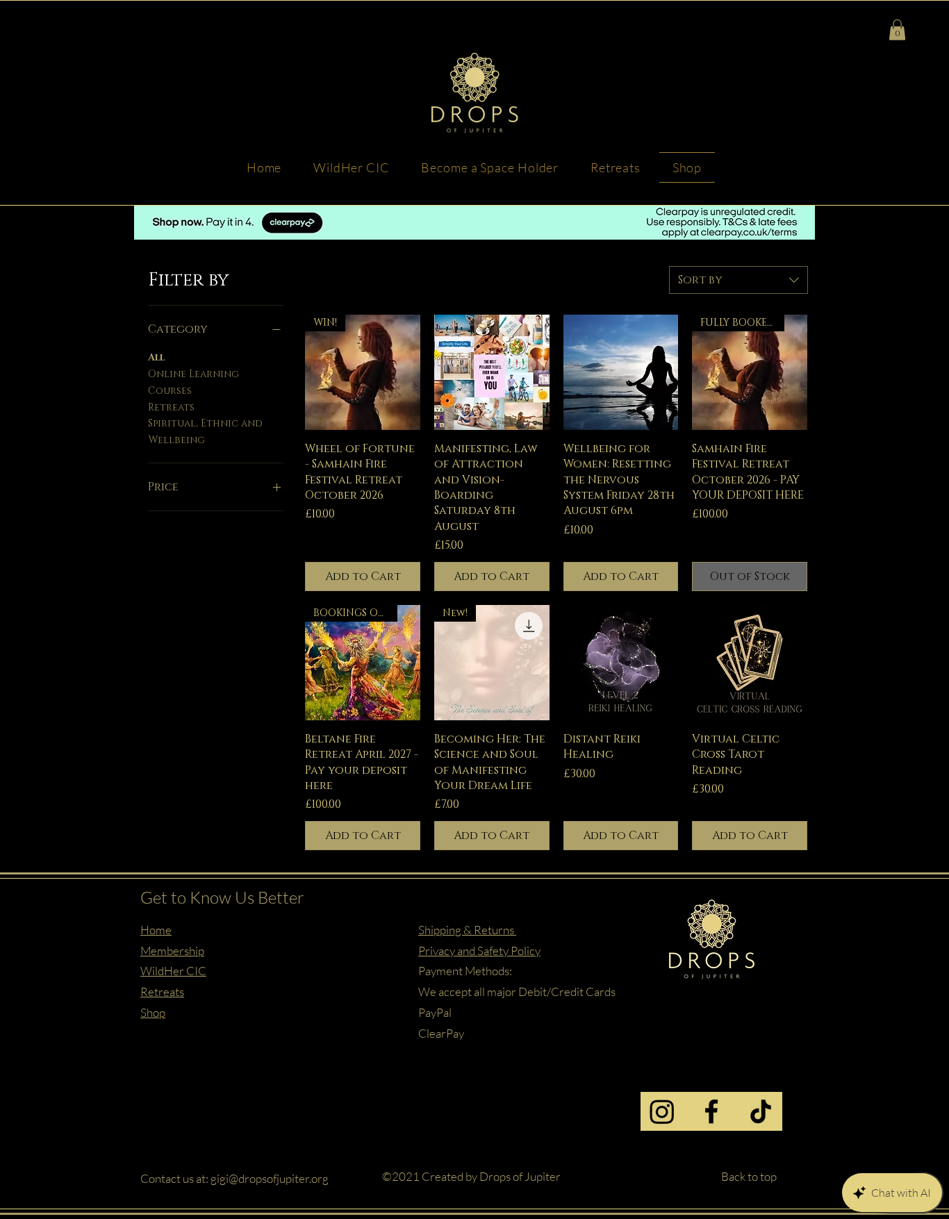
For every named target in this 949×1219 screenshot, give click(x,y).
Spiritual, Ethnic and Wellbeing (205, 432)
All (156, 357)
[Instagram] (662, 1111)
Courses (170, 390)
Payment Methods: (465, 970)
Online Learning (193, 374)
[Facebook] (711, 1111)
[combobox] (738, 280)
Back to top (749, 1176)
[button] (897, 29)
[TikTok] (761, 1111)
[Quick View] (492, 372)
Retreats (171, 407)
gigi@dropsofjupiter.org (270, 1178)
